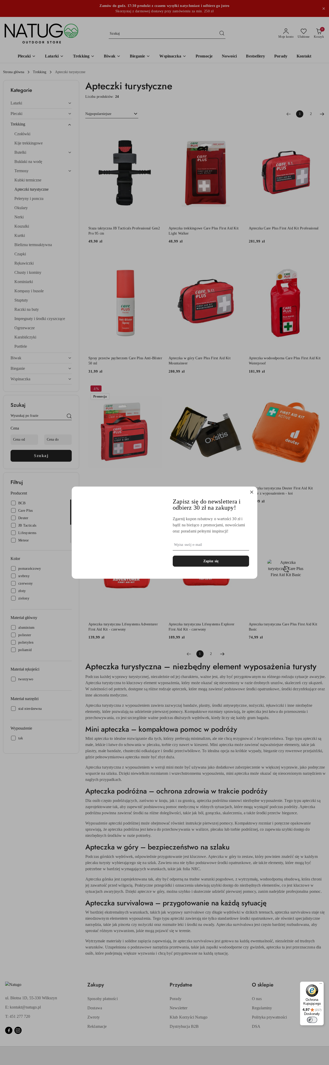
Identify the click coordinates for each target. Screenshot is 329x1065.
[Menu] (321, 985)
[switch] (312, 1020)
